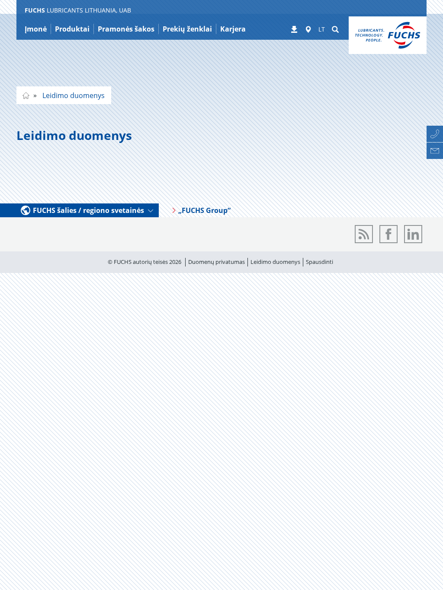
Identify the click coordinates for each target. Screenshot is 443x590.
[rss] (364, 234)
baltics (26, 95)
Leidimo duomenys (73, 95)
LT (321, 29)
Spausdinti (319, 262)
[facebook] (388, 234)
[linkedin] (413, 234)
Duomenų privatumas (216, 262)
